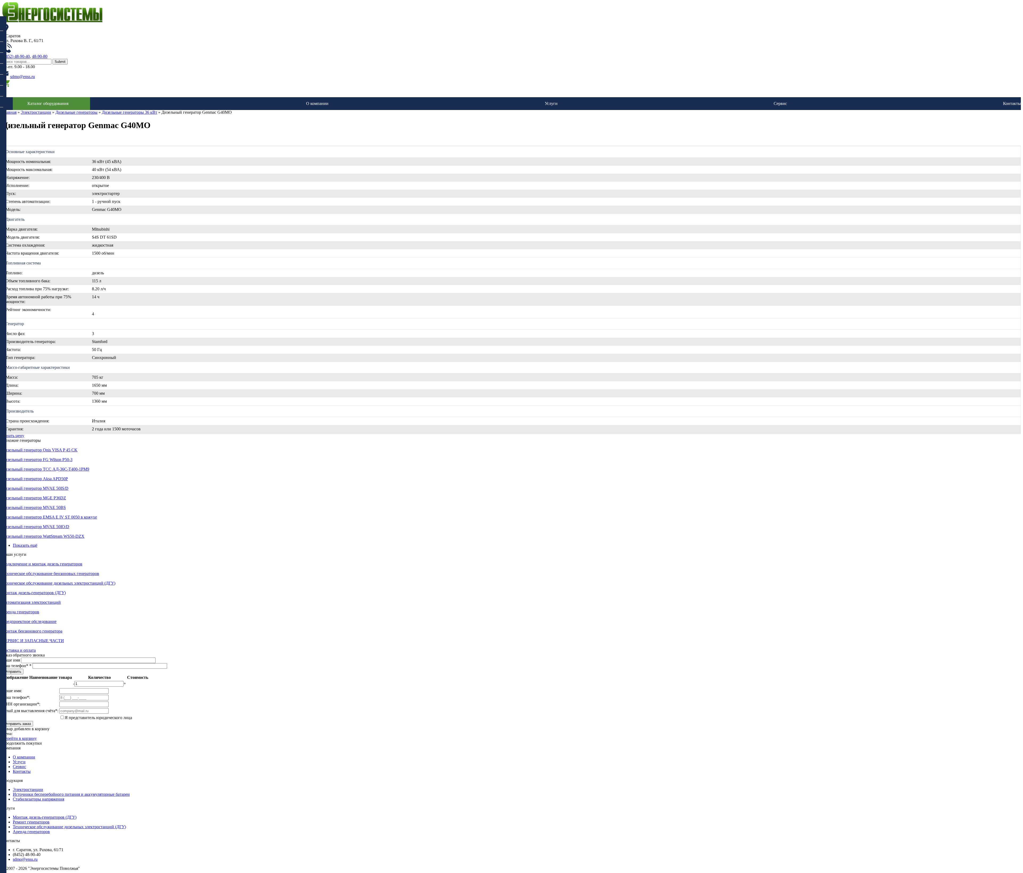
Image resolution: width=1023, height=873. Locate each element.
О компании (317, 103)
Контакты (1012, 103)
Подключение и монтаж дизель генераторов (42, 564)
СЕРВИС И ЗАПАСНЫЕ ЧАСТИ (33, 640)
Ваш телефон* (16, 665)
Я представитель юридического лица (98, 717)
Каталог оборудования (47, 103)
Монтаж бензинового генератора (32, 631)
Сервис (780, 103)
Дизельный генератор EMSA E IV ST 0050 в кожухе (49, 517)
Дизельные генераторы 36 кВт (129, 112)
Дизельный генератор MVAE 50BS (34, 507)
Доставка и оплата (19, 650)
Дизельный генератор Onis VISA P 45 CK (40, 450)
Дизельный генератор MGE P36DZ (34, 498)
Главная (9, 112)
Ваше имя (11, 660)
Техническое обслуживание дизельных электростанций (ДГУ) (58, 583)
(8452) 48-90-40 (16, 56)
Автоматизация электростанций (31, 602)
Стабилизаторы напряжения (38, 799)
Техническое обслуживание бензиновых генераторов (50, 573)
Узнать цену (13, 435)
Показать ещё (25, 545)
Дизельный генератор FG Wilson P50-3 (37, 459)
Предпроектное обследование (29, 621)
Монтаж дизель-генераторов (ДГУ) (34, 592)
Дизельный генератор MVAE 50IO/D (35, 526)
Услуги (551, 103)
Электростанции (36, 112)
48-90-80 (39, 56)
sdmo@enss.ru (22, 76)
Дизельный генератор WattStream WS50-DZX (43, 536)
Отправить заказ (17, 724)
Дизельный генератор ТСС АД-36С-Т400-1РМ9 (45, 469)
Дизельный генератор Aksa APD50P (35, 478)
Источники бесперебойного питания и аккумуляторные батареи (71, 794)
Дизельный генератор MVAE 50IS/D (35, 488)
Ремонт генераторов (31, 822)
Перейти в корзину (19, 738)
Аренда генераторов (20, 612)
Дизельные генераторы (76, 112)
